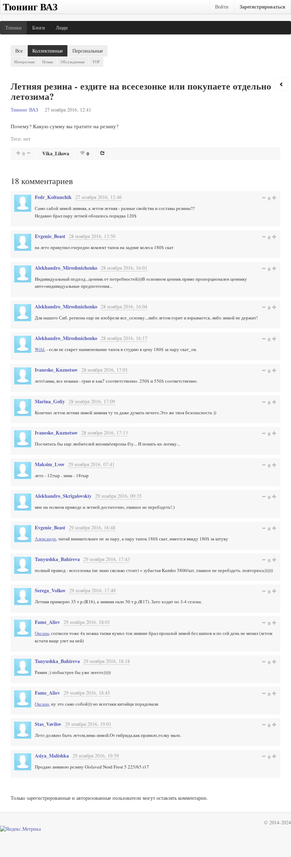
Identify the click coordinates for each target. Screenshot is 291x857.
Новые (47, 61)
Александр (45, 538)
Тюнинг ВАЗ (24, 109)
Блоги (38, 27)
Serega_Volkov (50, 590)
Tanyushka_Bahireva (57, 559)
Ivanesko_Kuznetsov (56, 369)
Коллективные (47, 50)
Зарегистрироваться (262, 6)
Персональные (87, 50)
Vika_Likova (55, 153)
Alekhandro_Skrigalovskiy (63, 496)
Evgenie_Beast (50, 236)
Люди (62, 27)
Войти (222, 6)
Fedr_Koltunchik (53, 197)
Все (19, 50)
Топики (13, 27)
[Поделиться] (102, 152)
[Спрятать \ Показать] (281, 84)
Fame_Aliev (47, 622)
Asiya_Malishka (52, 755)
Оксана (42, 633)
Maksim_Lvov (50, 464)
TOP (96, 61)
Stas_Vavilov (48, 724)
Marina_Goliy (50, 401)
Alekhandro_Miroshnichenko (66, 267)
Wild (39, 349)
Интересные (24, 61)
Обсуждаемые (73, 61)
